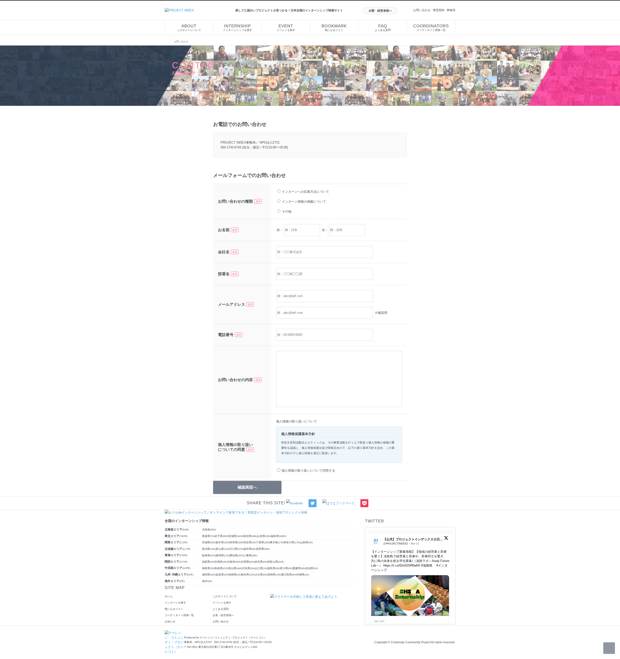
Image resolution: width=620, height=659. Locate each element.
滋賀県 (208, 561)
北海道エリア (177, 529)
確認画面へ (247, 487)
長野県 (263, 548)
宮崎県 (274, 574)
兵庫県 (248, 561)
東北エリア (176, 536)
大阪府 (234, 561)
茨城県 (209, 542)
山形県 (264, 536)
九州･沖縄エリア (179, 574)
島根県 (222, 568)
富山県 (223, 548)
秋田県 (250, 536)
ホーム (169, 596)
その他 (286, 211)
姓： (280, 230)
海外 (207, 581)
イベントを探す (286, 27)
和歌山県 (275, 561)
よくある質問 (383, 27)
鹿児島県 (289, 574)
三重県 (250, 555)
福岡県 (209, 574)
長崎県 (234, 574)
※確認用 (380, 312)
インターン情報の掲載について (304, 201)
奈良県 (261, 561)
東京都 (277, 542)
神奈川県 (292, 542)
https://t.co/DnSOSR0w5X (401, 565)
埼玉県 (249, 542)
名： (325, 230)
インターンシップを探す (237, 27)
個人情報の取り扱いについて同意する (308, 470)
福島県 (278, 536)
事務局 (451, 10)
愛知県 (237, 555)
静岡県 (223, 555)
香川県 (286, 568)
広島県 (248, 568)
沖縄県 (302, 574)
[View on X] (446, 539)
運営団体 (438, 10)
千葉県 (263, 542)
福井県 (249, 548)
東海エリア (176, 555)
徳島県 (273, 568)
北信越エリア (177, 549)
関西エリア (176, 561)
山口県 (261, 568)
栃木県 (223, 542)
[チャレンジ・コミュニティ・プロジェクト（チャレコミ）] (174, 633)
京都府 (221, 561)
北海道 (209, 529)
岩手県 (222, 536)
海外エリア (175, 581)
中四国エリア (177, 568)
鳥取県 (208, 568)
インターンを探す (175, 602)
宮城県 (236, 536)
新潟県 (209, 548)
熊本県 (248, 574)
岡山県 (235, 568)
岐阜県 (209, 555)
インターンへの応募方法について (305, 191)
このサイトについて (189, 27)
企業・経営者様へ (380, 10)
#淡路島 (426, 565)
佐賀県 (222, 574)
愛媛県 (299, 568)
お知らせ (170, 621)
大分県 (261, 574)
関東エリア (176, 542)
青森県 (208, 536)
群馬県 (237, 542)
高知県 (311, 568)
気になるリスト (334, 27)
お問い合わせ (422, 10)
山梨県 (306, 542)
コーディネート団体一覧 (431, 27)
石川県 (237, 548)
